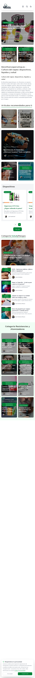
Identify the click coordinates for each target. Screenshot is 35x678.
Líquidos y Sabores (8, 22)
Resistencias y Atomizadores (9, 49)
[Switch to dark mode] (30, 6)
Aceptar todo (25, 673)
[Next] (19, 224)
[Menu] (23, 6)
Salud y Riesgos (7, 116)
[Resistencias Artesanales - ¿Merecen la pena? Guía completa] (17, 145)
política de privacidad (20, 670)
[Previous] (15, 224)
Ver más (17, 229)
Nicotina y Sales (23, 384)
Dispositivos (23, 116)
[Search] (27, 6)
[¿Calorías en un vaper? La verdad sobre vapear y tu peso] (17, 252)
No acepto (10, 673)
